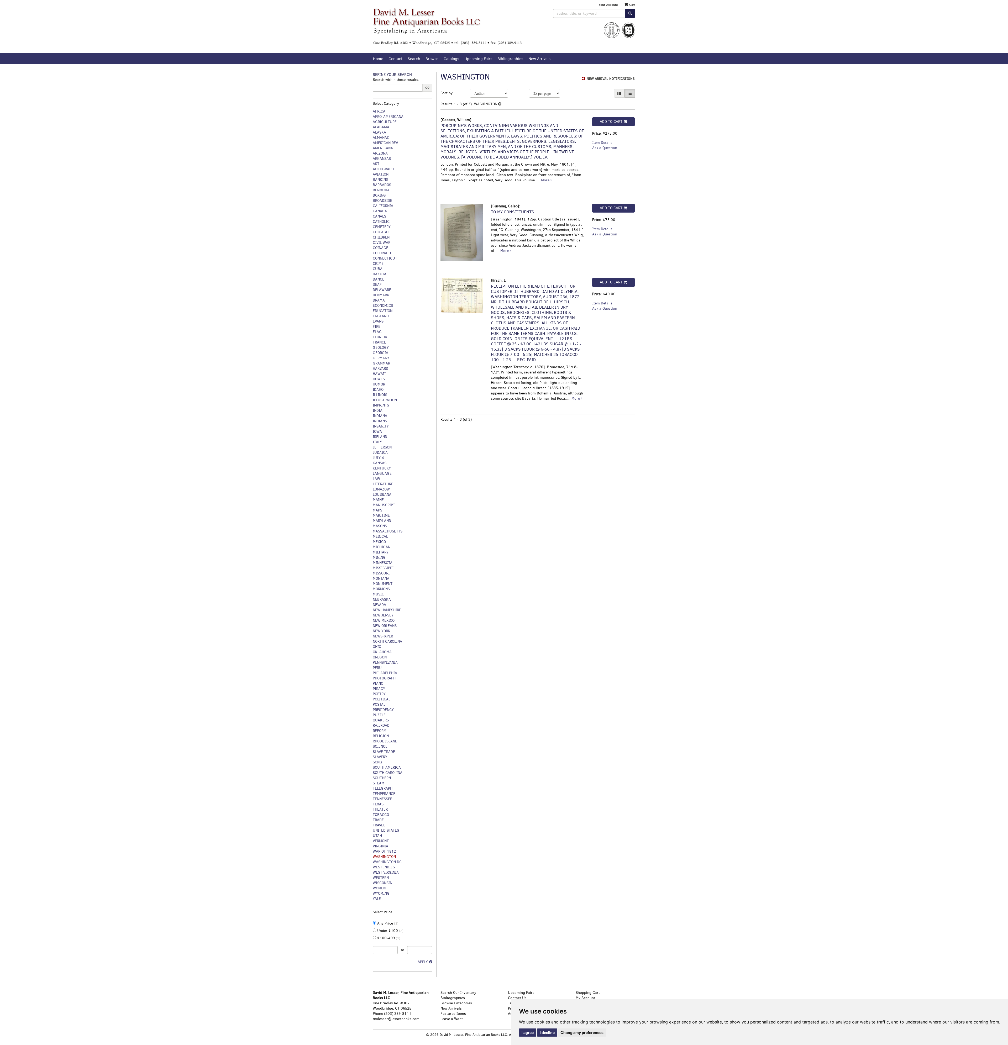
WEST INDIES (384, 867)
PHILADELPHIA (385, 673)
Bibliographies (510, 58)
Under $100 (389, 930)
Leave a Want (451, 1018)
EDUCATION (382, 310)
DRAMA (379, 300)
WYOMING (381, 893)
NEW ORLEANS (385, 625)
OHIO (377, 646)
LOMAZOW (381, 489)
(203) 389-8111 (397, 1013)
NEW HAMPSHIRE (387, 610)
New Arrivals (539, 58)
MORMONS (381, 589)
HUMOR (379, 384)
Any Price (387, 923)
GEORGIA (380, 352)
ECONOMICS (383, 305)
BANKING (380, 179)
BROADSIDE (382, 200)
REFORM (379, 730)
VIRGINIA (380, 846)
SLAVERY (380, 756)
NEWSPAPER (383, 636)
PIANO (378, 683)
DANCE (378, 279)
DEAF (377, 284)
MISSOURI (381, 573)
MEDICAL (380, 536)
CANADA (380, 211)
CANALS (379, 216)
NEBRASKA (382, 599)
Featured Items (453, 1013)
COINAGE (380, 247)
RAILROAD (381, 725)
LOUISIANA (382, 494)
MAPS (377, 510)
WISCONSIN (382, 882)
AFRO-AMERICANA (388, 116)
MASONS (380, 526)
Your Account (608, 5)
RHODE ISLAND (385, 741)
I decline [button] (547, 1032)
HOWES (379, 379)
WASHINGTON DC (387, 861)
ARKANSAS (382, 158)
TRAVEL (379, 825)
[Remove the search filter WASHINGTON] (499, 104)
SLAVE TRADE (384, 751)
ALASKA (379, 132)
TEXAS (378, 804)
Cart (631, 5)
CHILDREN (381, 237)
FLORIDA (380, 337)
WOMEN (379, 888)
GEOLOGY (381, 347)
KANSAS (379, 463)
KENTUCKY (382, 468)
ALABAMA (381, 127)
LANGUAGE (382, 473)
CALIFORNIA (383, 205)
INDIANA (380, 415)
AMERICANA (383, 148)
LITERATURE (383, 484)
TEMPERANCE (384, 793)
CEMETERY (382, 226)
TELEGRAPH (382, 788)
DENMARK (381, 295)
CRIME (378, 263)
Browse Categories (456, 1003)
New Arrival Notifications (610, 78)
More (545, 180)
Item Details (602, 142)
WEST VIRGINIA (386, 872)
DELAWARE (382, 289)
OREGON (380, 657)
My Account (585, 997)
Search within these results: (396, 79)
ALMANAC (381, 137)
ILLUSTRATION (385, 400)
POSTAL (379, 704)
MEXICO (379, 541)
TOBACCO (381, 814)
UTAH (377, 835)
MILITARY (380, 552)
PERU (377, 667)
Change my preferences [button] (581, 1032)
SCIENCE (380, 746)
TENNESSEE (382, 798)
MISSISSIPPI (383, 568)
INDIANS (380, 421)
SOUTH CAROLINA (387, 772)
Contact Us (517, 997)
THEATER (380, 809)
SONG (377, 762)
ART (376, 163)
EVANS (378, 321)
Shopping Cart (588, 992)
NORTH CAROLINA (387, 641)
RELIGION (381, 735)
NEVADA (379, 604)
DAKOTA (379, 274)
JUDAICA (380, 452)
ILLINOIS (380, 394)
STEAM (378, 783)
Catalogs (451, 58)
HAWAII (379, 373)
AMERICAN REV (385, 142)
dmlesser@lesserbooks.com (396, 1018)
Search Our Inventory (458, 992)
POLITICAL (381, 699)
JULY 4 (378, 457)
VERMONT (381, 840)
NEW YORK (381, 631)
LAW (376, 478)
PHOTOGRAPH (384, 678)
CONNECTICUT (385, 258)
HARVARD (380, 368)
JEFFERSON (382, 447)
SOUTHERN (382, 777)
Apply (423, 961)
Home (378, 58)
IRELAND (380, 436)
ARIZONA (380, 153)
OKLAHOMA (382, 652)
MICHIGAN (381, 547)
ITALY (377, 442)
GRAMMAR (381, 363)
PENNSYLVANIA (385, 662)
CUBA (377, 268)
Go (427, 88)
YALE (377, 898)
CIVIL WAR (381, 242)
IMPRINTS (381, 405)
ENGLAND (381, 316)
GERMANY (381, 358)
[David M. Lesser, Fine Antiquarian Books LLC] (448, 26)
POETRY (379, 694)
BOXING (379, 195)
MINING (379, 557)
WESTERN (381, 877)
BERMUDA (381, 190)
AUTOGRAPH (383, 169)
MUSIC (378, 594)
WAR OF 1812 (384, 851)
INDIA (377, 410)
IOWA (377, 431)
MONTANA (381, 578)
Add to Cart (611, 121)
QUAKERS (381, 720)
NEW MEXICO (384, 620)
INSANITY (381, 426)
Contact (395, 58)
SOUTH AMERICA (387, 767)
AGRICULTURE (385, 121)
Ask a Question (604, 147)
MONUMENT (382, 583)
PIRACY (379, 688)
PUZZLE (379, 714)
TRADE (378, 819)
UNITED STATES (386, 830)
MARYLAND (382, 520)
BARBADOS (382, 184)
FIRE (376, 326)
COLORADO (382, 253)
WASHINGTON (384, 856)
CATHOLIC (381, 221)
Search (414, 58)
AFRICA (379, 111)
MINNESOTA (382, 562)
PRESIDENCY (383, 709)
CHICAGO (380, 232)
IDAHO (378, 389)
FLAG (377, 331)
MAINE (378, 499)
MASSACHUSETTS (387, 531)
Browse (432, 58)
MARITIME (381, 515)
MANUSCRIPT (384, 505)
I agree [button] (528, 1032)
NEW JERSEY (383, 615)
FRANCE (379, 342)
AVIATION (380, 174)
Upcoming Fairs (478, 58)
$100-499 (388, 938)
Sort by (446, 93)
